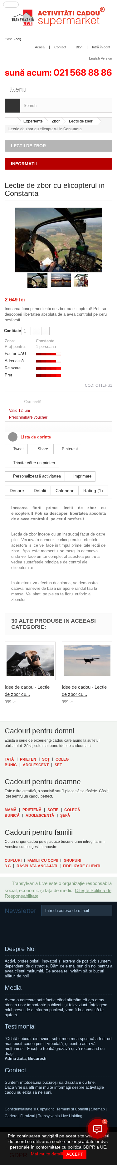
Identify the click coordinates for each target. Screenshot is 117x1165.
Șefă (65, 815)
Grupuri (72, 860)
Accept (74, 1154)
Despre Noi (20, 948)
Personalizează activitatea (36, 476)
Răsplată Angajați (37, 866)
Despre (17, 490)
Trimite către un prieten (33, 462)
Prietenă (31, 810)
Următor (91, 280)
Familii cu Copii (42, 860)
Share (42, 449)
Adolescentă (40, 815)
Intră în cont (101, 47)
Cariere (11, 1116)
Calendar (65, 490)
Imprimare (81, 476)
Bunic (11, 765)
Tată (9, 759)
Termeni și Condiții (72, 1109)
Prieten (28, 759)
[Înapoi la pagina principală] (11, 121)
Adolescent (36, 765)
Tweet (18, 449)
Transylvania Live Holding (60, 1116)
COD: (89, 385)
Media (13, 987)
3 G (8, 866)
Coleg (62, 759)
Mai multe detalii (47, 1153)
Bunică (12, 815)
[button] (98, 1129)
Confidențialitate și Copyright (29, 1109)
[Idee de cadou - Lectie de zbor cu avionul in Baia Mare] (30, 661)
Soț (46, 759)
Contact (15, 1070)
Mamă (11, 810)
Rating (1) (93, 490)
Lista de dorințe (35, 437)
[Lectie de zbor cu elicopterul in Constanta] (37, 280)
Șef (58, 765)
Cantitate (12, 330)
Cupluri (13, 860)
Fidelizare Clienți (81, 866)
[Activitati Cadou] (58, 18)
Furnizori (27, 1116)
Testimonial (20, 1026)
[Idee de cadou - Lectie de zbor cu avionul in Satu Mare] (87, 661)
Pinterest (69, 449)
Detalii (40, 490)
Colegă (72, 810)
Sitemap (98, 1109)
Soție (52, 810)
